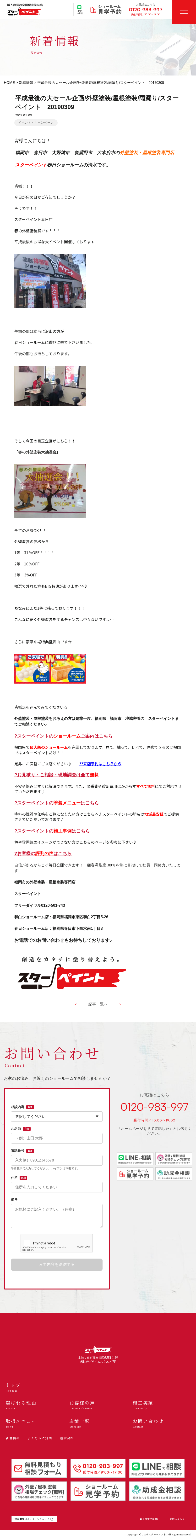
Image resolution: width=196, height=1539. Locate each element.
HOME (9, 83)
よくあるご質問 (39, 1438)
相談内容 (22, 1107)
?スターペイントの (45, 735)
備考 (14, 1199)
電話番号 (22, 1150)
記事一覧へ (98, 1004)
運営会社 (67, 1438)
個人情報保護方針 (149, 1519)
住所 (18, 1177)
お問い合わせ (177, 1519)
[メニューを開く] (184, 12)
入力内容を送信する (57, 1264)
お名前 (20, 1129)
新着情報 (26, 83)
